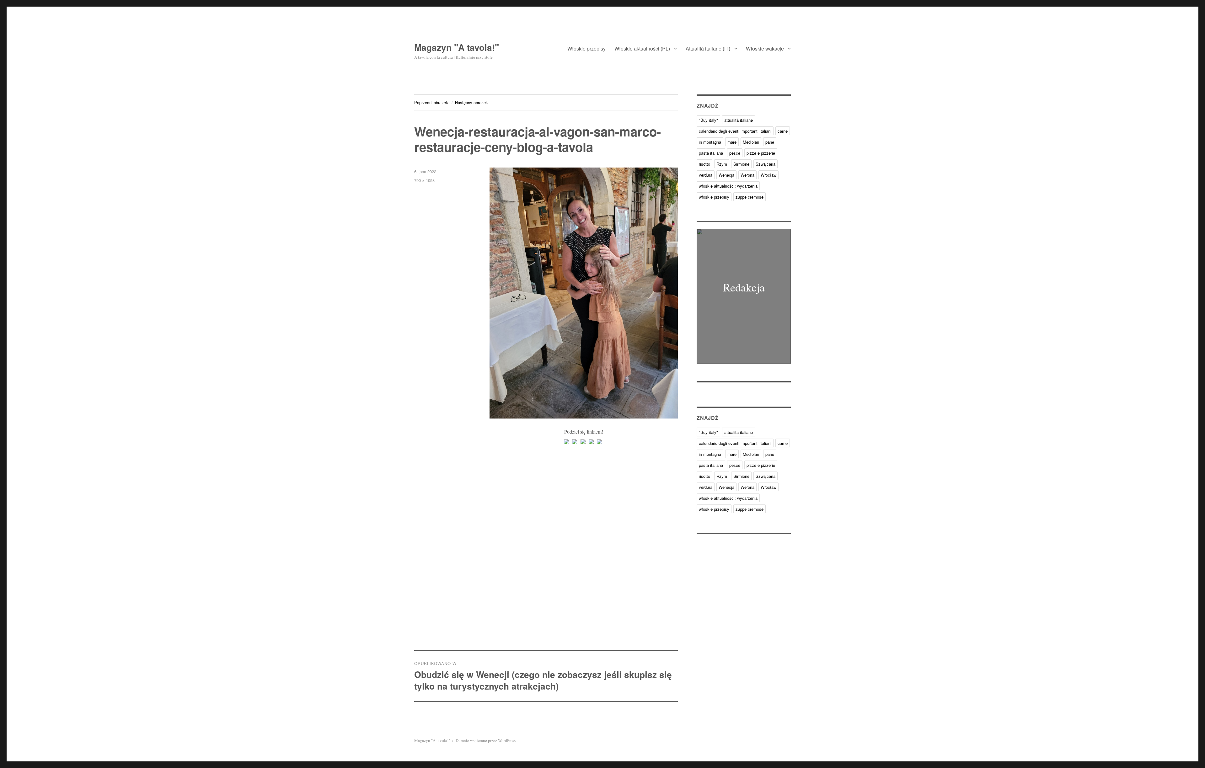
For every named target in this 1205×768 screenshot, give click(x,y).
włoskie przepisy (714, 197)
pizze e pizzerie (761, 153)
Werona (747, 175)
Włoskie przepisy (586, 48)
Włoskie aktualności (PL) (642, 48)
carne (783, 131)
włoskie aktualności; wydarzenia (728, 186)
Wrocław (768, 175)
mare (731, 142)
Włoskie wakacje (765, 48)
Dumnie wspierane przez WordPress (486, 740)
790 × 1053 (424, 180)
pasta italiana (711, 153)
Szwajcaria (765, 164)
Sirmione (741, 164)
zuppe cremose (749, 197)
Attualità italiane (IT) (708, 48)
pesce (734, 153)
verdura (705, 175)
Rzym (721, 164)
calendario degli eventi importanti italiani (735, 131)
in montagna (710, 142)
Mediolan (751, 142)
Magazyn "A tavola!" (456, 47)
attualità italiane (738, 120)
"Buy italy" (708, 120)
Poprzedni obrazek (431, 102)
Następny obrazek (471, 102)
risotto (704, 164)
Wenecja (726, 175)
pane (769, 142)
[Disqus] (546, 562)
